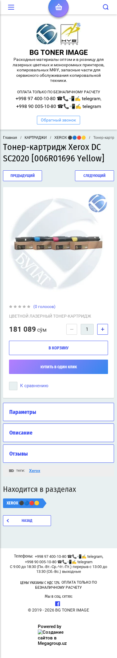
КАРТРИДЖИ (36, 138)
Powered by (49, 626)
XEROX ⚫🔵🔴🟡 (70, 138)
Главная (10, 138)
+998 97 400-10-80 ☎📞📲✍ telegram (58, 98)
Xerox (34, 470)
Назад (27, 521)
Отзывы (18, 454)
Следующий (94, 176)
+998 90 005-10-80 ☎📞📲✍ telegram (58, 106)
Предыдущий (22, 176)
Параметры (22, 412)
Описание (20, 433)
